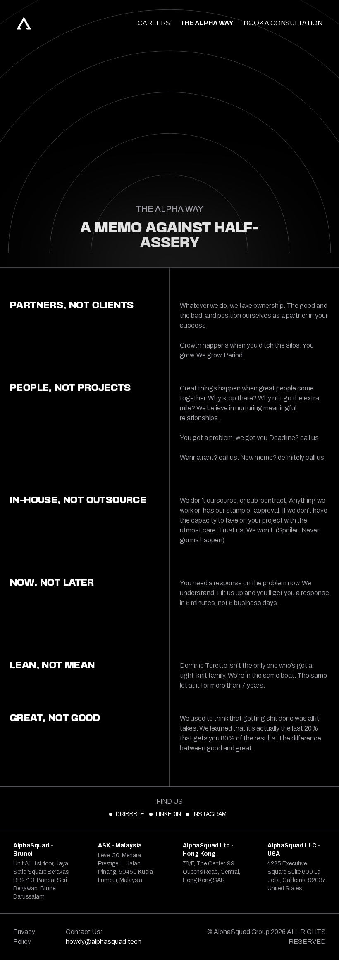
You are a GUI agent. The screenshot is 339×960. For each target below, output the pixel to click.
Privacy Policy (24, 936)
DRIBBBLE (130, 814)
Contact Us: (103, 936)
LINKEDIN (168, 814)
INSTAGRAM (210, 814)
